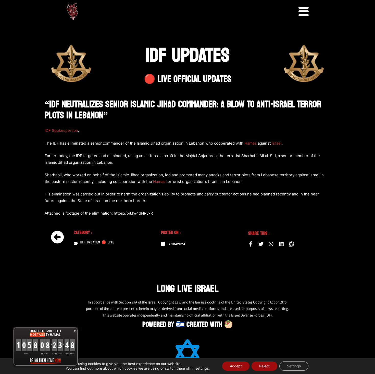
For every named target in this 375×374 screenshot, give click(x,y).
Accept (236, 366)
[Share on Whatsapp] (271, 244)
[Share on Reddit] (291, 244)
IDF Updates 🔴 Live (97, 242)
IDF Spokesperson (61, 130)
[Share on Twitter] (261, 244)
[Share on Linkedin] (281, 244)
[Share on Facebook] (250, 244)
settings (202, 368)
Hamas (250, 143)
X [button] (75, 331)
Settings (294, 366)
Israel (277, 143)
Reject (264, 366)
